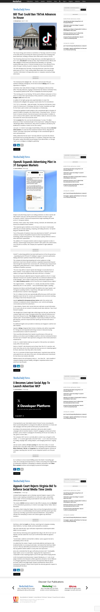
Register (71, 1)
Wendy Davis (18, 21)
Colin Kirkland (18, 389)
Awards (43, 1)
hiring (20, 328)
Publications (30, 1)
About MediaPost (24, 597)
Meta (14, 448)
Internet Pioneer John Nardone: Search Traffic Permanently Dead (73, 37)
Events (37, 1)
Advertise (77, 1)
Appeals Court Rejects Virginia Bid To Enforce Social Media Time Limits (75, 29)
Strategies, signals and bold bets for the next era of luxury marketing (75, 49)
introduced (23, 60)
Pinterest (20, 448)
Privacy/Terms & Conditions (59, 597)
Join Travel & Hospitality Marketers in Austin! (75, 46)
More (55, 1)
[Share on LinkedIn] (18, 145)
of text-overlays (31, 445)
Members (49, 1)
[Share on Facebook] (14, 145)
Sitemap (49, 597)
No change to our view (36, 316)
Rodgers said (17, 97)
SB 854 (22, 503)
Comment (16, 149)
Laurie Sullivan (18, 168)
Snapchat (33, 448)
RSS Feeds (44, 597)
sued (26, 524)
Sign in (64, 1)
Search (60, 1)
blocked (54, 503)
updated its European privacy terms (28, 300)
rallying (44, 83)
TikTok (25, 448)
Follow (84, 1)
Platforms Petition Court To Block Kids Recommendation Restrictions (73, 33)
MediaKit (31, 597)
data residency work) (22, 281)
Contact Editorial (37, 597)
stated (19, 120)
